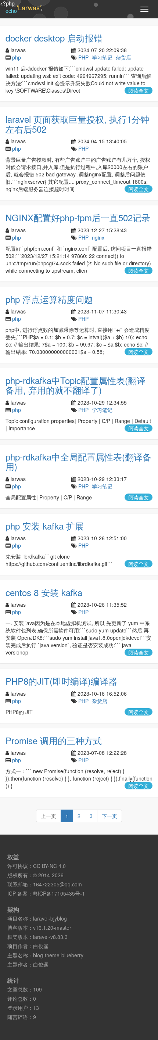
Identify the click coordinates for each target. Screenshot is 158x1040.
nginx (98, 237)
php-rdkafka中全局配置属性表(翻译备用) (78, 461)
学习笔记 (102, 57)
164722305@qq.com (57, 884)
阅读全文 (138, 90)
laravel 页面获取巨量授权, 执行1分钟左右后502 (77, 123)
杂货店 (123, 57)
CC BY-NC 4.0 (49, 865)
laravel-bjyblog (50, 918)
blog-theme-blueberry (58, 955)
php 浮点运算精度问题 (49, 299)
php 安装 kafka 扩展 (45, 525)
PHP (83, 57)
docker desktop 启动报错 (54, 37)
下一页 (109, 816)
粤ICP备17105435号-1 (59, 893)
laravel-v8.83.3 (50, 936)
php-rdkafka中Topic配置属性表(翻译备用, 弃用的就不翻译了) (76, 385)
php (16, 57)
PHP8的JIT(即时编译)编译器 (61, 680)
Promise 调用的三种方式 (54, 740)
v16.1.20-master (52, 927)
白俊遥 (41, 946)
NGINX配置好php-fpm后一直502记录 (78, 217)
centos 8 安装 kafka (44, 592)
